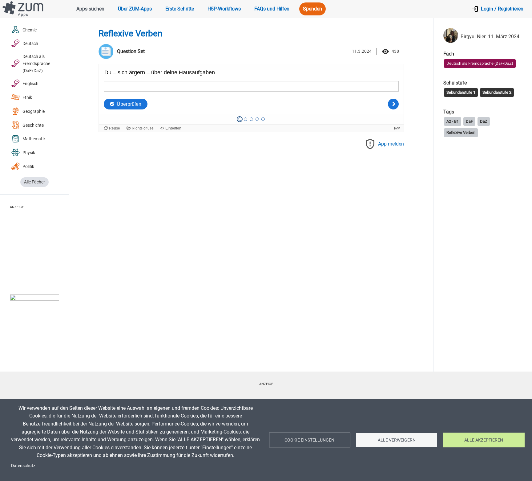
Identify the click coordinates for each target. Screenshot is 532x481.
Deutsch (30, 43)
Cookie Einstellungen (309, 440)
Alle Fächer (34, 182)
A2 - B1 (452, 121)
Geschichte (33, 125)
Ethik (27, 97)
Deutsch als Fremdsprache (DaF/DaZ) (36, 63)
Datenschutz (23, 465)
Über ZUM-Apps (135, 9)
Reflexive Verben (460, 132)
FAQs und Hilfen (271, 9)
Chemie (29, 30)
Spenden (312, 9)
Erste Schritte (179, 9)
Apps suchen (90, 9)
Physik (28, 152)
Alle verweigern (397, 440)
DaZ (483, 121)
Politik (28, 166)
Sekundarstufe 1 (460, 92)
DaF (469, 121)
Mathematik (34, 139)
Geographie (33, 111)
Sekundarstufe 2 (496, 92)
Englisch (30, 83)
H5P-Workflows (224, 9)
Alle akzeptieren (483, 440)
